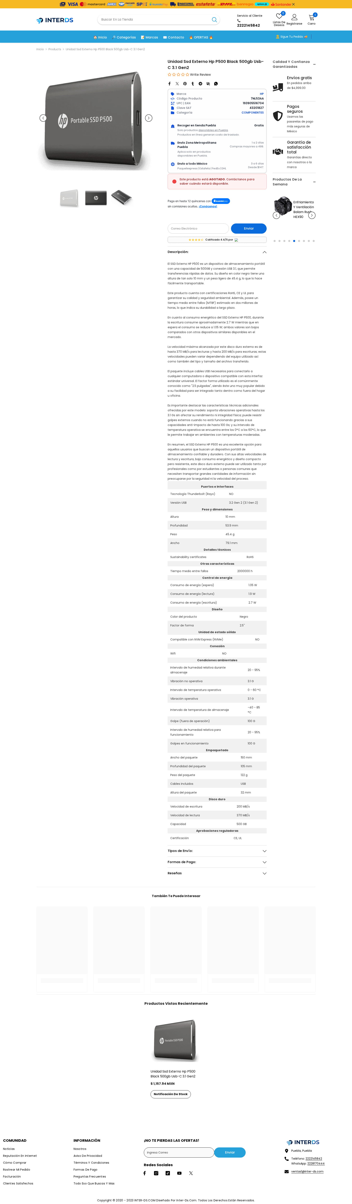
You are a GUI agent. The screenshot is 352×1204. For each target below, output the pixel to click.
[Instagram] (156, 1173)
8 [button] (309, 270)
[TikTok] (167, 1173)
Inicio (40, 49)
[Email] (208, 83)
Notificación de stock (171, 1094)
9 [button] (314, 270)
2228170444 (316, 1163)
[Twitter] (177, 83)
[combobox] (153, 19)
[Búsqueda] (159, 19)
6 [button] (299, 270)
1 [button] (275, 270)
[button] (276, 230)
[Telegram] (200, 83)
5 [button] (294, 270)
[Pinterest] (185, 83)
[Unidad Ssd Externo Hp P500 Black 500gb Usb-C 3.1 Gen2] (176, 1039)
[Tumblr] (193, 83)
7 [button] (304, 270)
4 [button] (289, 270)
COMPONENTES (253, 113)
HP (262, 94)
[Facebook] (169, 83)
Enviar (249, 228)
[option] (294, 233)
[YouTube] (179, 1173)
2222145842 (314, 1159)
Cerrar (293, 4)
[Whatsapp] (216, 83)
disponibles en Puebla (213, 130)
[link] (62, 980)
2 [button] (279, 270)
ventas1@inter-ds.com (307, 1171)
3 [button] (284, 270)
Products (54, 49)
